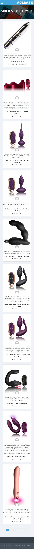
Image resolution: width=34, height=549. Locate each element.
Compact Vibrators (25, 445)
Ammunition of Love (17, 61)
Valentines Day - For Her (22, 452)
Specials (14, 157)
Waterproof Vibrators (19, 58)
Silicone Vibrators (15, 107)
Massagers (8, 104)
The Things (27, 57)
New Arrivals (12, 155)
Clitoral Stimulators (8, 55)
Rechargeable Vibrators (9, 105)
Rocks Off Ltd (10, 57)
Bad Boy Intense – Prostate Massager (17, 256)
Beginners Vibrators (8, 102)
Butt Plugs (26, 154)
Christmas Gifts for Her (20, 102)
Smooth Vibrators (18, 57)
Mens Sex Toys (21, 251)
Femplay (25, 55)
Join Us (27, 540)
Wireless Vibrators (25, 453)
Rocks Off (28, 105)
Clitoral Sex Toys (25, 54)
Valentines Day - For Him (17, 400)
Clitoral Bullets (16, 54)
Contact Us (20, 540)
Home (12, 14)
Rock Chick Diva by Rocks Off (17, 456)
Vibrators (11, 58)
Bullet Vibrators (8, 54)
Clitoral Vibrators (17, 55)
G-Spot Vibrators (23, 447)
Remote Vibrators (20, 105)
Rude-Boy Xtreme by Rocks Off (17, 403)
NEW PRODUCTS (16, 104)
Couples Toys (9, 447)
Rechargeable (24, 104)
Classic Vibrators (9, 509)
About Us (12, 540)
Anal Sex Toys (8, 154)
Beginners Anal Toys (18, 154)
